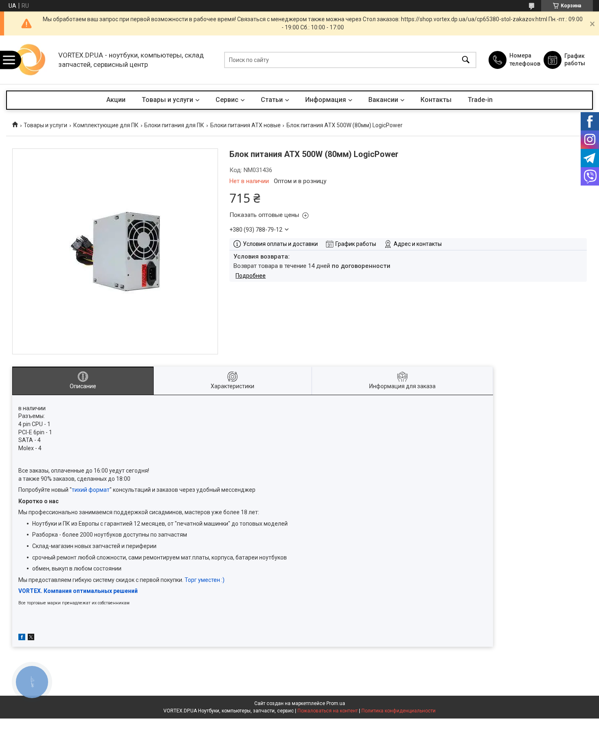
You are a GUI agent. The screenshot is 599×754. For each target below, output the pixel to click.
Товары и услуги (167, 100)
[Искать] (466, 59)
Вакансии (383, 100)
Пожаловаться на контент (327, 711)
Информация (325, 100)
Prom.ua (335, 703)
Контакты (436, 100)
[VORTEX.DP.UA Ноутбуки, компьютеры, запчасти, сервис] (30, 60)
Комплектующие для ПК (106, 125)
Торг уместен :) (205, 580)
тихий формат (91, 489)
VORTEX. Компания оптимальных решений (78, 591)
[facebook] (21, 638)
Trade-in (480, 100)
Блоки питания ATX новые (245, 125)
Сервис (227, 100)
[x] (31, 638)
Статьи (272, 100)
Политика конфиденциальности (398, 711)
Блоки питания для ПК (174, 125)
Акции (116, 100)
